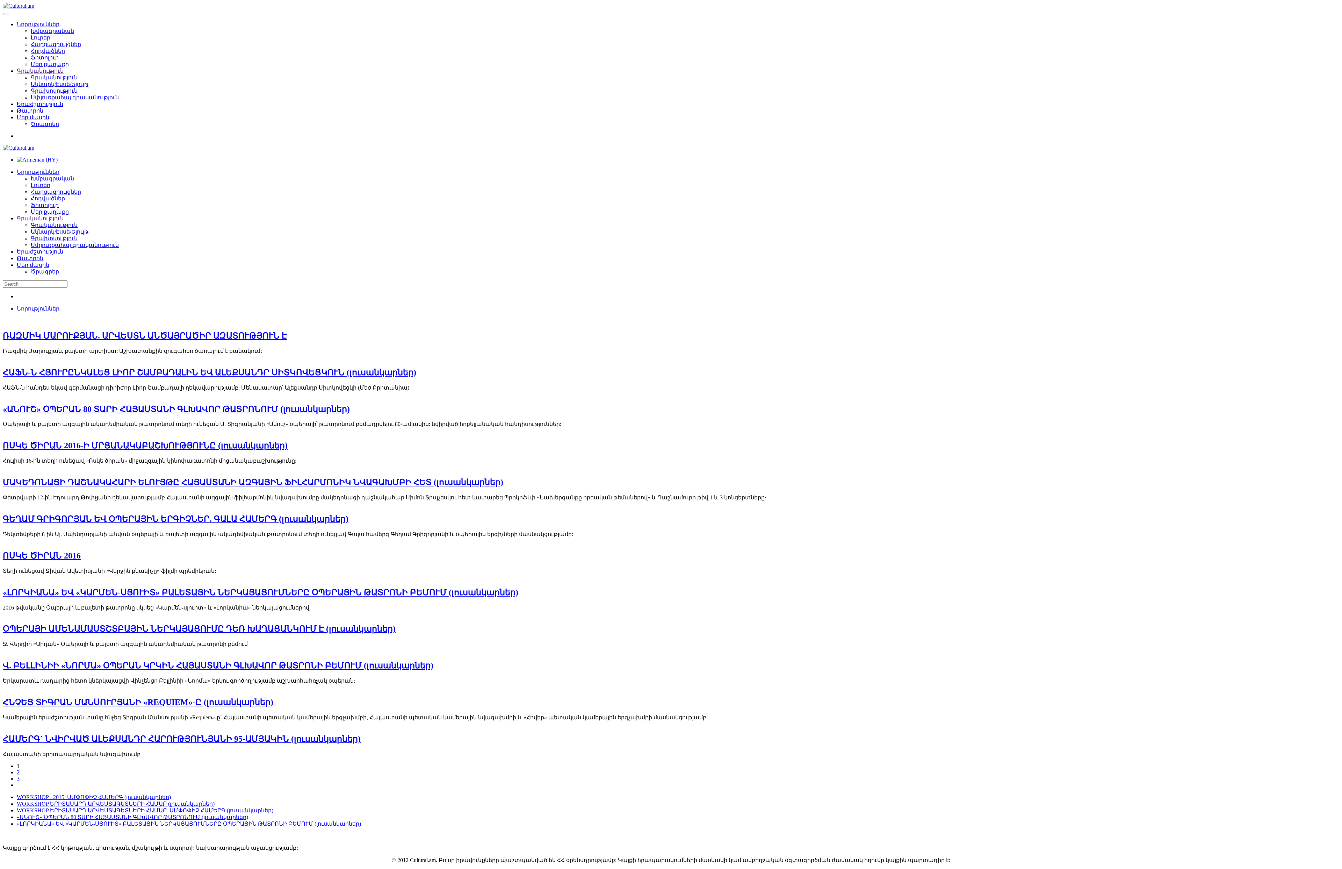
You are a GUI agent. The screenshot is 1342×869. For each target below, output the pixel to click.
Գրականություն (40, 71)
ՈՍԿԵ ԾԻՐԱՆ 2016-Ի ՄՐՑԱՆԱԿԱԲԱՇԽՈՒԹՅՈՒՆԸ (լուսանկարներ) (145, 445)
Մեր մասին (33, 117)
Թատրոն (30, 111)
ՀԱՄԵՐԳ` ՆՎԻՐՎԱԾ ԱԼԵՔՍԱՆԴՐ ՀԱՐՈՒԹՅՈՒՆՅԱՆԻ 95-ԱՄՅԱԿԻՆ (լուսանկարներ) (182, 738)
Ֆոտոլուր (45, 57)
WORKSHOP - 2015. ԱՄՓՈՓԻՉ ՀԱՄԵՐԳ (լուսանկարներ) (94, 797)
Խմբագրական (52, 31)
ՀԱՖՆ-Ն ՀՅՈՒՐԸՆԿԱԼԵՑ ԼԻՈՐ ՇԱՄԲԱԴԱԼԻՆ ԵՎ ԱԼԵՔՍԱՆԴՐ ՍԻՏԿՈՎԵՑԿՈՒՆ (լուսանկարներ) (209, 372)
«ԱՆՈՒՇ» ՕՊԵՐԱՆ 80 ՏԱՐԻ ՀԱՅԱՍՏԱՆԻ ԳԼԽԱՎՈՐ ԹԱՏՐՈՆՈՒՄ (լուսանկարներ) (176, 409)
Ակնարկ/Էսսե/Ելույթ (59, 84)
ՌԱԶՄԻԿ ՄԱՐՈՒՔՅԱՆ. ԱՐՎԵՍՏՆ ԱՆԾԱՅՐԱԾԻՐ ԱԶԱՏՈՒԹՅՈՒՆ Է (145, 335)
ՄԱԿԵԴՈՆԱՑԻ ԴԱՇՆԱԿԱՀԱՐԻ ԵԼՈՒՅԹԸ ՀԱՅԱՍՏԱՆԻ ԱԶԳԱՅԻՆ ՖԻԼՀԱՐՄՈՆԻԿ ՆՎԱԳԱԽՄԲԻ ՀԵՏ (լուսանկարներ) (253, 482)
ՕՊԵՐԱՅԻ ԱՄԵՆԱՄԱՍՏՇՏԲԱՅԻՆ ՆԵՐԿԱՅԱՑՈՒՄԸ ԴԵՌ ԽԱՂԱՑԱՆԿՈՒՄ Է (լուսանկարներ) (199, 628)
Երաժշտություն (40, 104)
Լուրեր (40, 38)
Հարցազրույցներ (56, 44)
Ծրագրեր (45, 124)
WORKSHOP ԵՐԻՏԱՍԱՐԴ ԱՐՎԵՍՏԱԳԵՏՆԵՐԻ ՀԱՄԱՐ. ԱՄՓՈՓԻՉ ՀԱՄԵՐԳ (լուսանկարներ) (145, 810)
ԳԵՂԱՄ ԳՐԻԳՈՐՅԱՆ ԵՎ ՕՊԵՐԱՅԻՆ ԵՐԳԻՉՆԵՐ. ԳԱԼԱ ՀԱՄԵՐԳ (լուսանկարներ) (175, 518)
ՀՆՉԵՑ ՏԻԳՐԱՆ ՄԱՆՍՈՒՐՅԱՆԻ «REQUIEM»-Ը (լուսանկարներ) (138, 702)
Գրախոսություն (54, 91)
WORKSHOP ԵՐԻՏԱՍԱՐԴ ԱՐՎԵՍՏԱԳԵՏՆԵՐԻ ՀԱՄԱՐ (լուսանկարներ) (116, 804)
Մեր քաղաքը (50, 64)
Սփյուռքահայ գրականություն (75, 97)
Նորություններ (38, 24)
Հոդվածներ (48, 51)
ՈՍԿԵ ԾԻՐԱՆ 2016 (42, 555)
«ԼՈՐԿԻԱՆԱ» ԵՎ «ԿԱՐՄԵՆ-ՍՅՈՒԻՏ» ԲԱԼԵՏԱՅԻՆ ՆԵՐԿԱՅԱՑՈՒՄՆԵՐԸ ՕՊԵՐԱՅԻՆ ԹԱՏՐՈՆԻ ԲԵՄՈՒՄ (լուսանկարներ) (260, 592)
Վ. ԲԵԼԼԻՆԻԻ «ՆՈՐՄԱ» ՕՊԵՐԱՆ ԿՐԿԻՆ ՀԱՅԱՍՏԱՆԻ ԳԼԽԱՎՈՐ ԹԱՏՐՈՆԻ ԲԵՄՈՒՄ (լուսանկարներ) (218, 665)
